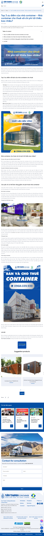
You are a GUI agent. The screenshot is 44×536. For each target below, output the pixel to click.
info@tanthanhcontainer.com (10, 512)
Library (22, 503)
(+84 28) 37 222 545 (7, 507)
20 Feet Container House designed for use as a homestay (33, 381)
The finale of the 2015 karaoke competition (35, 421)
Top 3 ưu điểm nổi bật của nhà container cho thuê (16, 34)
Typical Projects (31, 505)
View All (22, 393)
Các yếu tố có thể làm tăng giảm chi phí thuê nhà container (19, 39)
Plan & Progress (38, 534)
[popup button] (41, 531)
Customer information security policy (10, 534)
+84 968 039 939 (8, 511)
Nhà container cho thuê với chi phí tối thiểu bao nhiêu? (17, 36)
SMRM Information (29, 534)
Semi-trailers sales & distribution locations (8, 517)
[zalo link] (42, 503)
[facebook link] (5, 397)
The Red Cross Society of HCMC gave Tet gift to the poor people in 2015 (7, 421)
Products (29, 500)
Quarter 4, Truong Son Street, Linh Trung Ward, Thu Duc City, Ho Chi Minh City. (9, 505)
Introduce (22, 500)
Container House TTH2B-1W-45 (11, 381)
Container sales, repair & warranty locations (21, 517)
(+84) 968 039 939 (29, 463)
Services (29, 503)
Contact (22, 505)
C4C (21, 534)
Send (22, 488)
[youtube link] (40, 503)
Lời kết (5, 41)
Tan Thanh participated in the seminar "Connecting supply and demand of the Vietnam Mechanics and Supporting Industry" (22, 421)
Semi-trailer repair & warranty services (36, 517)
